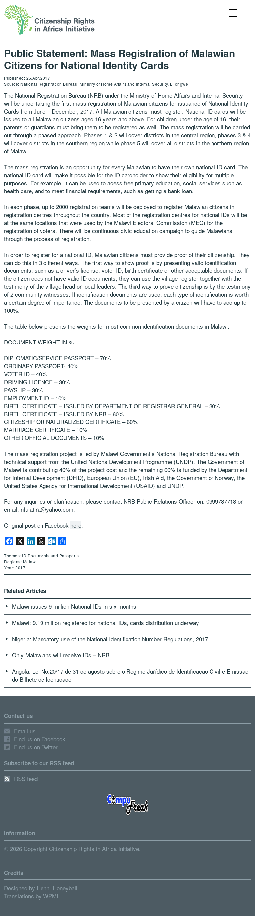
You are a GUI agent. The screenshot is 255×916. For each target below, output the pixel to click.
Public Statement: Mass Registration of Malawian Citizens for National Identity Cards (119, 59)
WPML (51, 896)
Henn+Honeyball (57, 888)
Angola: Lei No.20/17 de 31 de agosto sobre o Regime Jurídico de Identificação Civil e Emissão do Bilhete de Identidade (130, 675)
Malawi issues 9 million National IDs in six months (74, 606)
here (75, 525)
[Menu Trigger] (233, 12)
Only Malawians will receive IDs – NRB (60, 655)
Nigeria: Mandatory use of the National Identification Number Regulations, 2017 (110, 639)
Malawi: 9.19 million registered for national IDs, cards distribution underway (105, 622)
